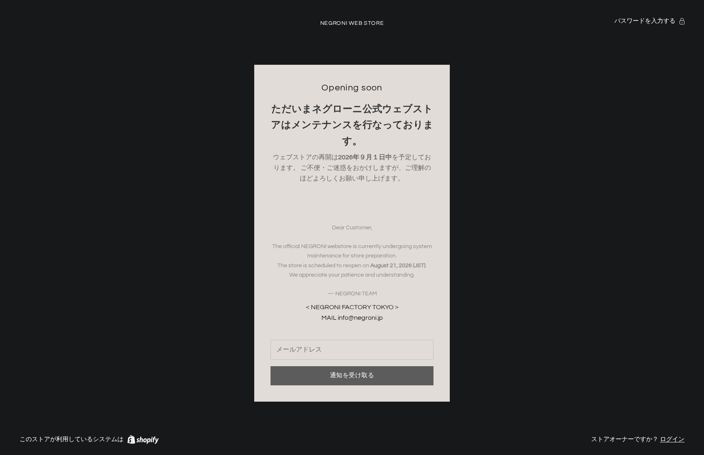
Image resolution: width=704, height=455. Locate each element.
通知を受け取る (352, 375)
